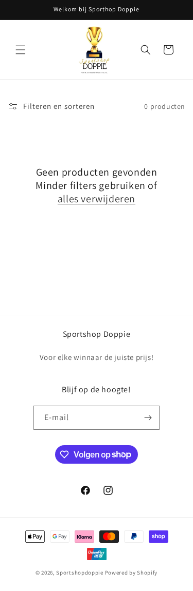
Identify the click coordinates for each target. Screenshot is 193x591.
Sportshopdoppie (79, 572)
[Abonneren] (147, 418)
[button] (20, 50)
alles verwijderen (96, 198)
